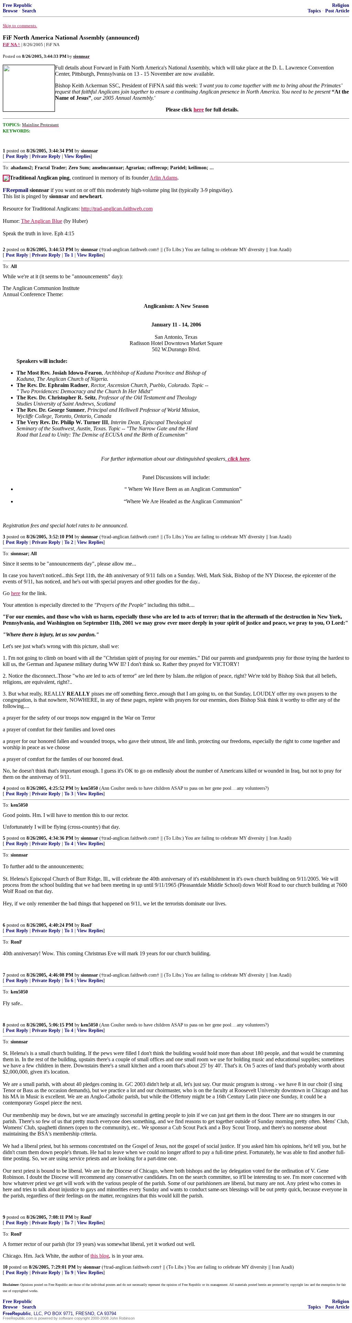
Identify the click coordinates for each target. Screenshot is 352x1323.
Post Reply (17, 156)
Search (29, 10)
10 (5, 1267)
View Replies (77, 156)
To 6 (68, 980)
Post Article (337, 10)
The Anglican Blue (41, 221)
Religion (340, 5)
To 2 (68, 542)
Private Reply (46, 156)
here (199, 109)
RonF (86, 925)
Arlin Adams (163, 178)
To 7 (68, 1222)
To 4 (68, 843)
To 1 (68, 255)
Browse (10, 10)
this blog (99, 1256)
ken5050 (89, 788)
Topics (314, 10)
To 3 (68, 793)
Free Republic (17, 5)
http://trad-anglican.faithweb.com (117, 209)
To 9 (68, 1272)
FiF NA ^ (11, 44)
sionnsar (89, 150)
